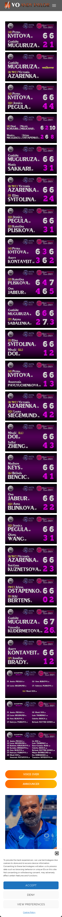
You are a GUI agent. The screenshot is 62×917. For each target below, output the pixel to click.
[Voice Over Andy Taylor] (26, 5)
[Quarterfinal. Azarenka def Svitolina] (31, 190)
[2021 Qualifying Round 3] (31, 683)
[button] (57, 853)
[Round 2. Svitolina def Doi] (31, 344)
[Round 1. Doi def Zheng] (31, 436)
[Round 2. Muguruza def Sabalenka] (31, 313)
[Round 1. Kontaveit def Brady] (31, 652)
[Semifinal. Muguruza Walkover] (31, 66)
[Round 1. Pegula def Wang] (31, 529)
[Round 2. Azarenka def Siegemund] (31, 406)
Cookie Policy (29, 912)
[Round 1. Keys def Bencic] (31, 467)
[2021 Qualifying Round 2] (31, 714)
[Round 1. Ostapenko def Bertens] (31, 591)
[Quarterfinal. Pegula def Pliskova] (31, 221)
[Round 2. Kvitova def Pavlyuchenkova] (31, 375)
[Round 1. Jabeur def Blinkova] (31, 498)
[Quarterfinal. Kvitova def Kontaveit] (31, 251)
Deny (31, 894)
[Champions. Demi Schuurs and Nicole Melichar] (31, 128)
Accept (31, 885)
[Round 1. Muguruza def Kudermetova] (31, 621)
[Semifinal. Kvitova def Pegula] (31, 97)
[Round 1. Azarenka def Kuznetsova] (31, 560)
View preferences (31, 904)
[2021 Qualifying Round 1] (31, 745)
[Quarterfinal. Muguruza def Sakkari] (31, 159)
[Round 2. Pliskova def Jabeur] (31, 282)
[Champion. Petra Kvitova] (31, 36)
